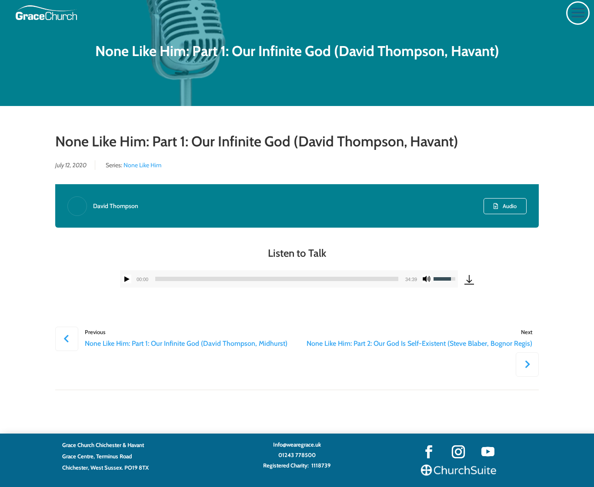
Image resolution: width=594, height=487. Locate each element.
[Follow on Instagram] (458, 452)
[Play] (127, 279)
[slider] (277, 279)
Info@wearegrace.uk (297, 444)
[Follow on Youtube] (488, 452)
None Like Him (142, 165)
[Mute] (426, 279)
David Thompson (115, 206)
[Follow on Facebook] (429, 452)
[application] (289, 279)
